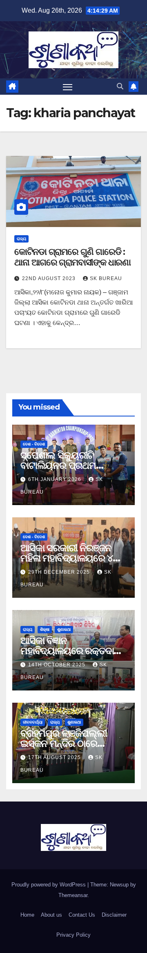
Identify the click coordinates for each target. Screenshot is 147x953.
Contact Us (82, 915)
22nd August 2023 (49, 278)
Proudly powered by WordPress (49, 885)
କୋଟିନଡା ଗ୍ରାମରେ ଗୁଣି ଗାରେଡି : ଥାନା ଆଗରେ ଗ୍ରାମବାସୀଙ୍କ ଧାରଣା (72, 257)
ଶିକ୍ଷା (44, 629)
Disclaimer (114, 915)
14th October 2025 (57, 665)
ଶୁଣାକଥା (64, 629)
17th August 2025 (55, 757)
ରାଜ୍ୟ (21, 238)
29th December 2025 (59, 572)
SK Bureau (106, 278)
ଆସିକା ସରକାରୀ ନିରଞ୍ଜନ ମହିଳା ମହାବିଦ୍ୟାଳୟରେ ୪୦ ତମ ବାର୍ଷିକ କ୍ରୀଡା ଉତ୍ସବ (69, 558)
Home (27, 915)
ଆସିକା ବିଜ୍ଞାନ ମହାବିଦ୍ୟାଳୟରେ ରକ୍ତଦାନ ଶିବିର (70, 651)
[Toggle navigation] (68, 86)
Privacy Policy (73, 935)
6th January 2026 (55, 479)
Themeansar (72, 895)
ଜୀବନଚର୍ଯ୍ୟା (32, 722)
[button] (120, 86)
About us (51, 915)
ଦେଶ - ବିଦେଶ (34, 444)
